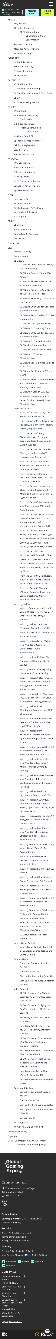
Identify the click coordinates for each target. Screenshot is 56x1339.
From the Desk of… (23, 408)
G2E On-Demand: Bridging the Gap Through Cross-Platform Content (35, 1009)
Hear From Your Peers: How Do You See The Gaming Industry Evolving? (35, 1029)
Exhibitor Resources (24, 124)
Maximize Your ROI (23, 136)
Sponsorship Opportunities (28, 140)
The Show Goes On (29, 971)
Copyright (13, 1136)
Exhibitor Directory (23, 66)
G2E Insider (20, 225)
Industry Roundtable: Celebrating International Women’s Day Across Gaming (37, 848)
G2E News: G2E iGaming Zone (35, 328)
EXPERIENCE (14, 80)
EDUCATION (13, 159)
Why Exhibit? (20, 111)
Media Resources (22, 229)
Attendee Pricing (22, 53)
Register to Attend (23, 44)
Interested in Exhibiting (26, 115)
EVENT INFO (13, 58)
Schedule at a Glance (24, 172)
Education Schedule (24, 167)
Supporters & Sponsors (26, 234)
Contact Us (19, 238)
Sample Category (22, 251)
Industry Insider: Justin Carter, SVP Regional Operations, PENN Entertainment (35, 889)
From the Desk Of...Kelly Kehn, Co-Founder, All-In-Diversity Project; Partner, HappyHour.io (37, 425)
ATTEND (12, 19)
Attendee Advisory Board (26, 49)
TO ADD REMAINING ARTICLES (28, 1127)
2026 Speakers (21, 176)
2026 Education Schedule (27, 181)
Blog (10, 248)
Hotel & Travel (21, 199)
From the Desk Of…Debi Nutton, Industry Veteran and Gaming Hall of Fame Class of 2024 (36, 579)
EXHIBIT (12, 107)
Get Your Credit (27, 1118)
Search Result (21, 256)
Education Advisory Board (27, 186)
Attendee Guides (22, 203)
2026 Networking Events (26, 102)
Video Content (21, 989)
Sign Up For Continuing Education (37, 976)
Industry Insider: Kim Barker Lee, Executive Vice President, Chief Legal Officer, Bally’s (36, 722)
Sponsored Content (24, 1088)
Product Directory (23, 71)
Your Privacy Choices (12, 1255)
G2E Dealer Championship (27, 88)
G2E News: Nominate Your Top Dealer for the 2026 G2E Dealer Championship (36, 400)
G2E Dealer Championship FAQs (30, 1144)
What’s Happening (23, 84)
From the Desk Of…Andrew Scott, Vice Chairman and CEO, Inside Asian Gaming (36, 506)
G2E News (19, 261)
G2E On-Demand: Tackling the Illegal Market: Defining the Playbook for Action (35, 1063)
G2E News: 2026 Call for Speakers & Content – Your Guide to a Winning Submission (37, 383)
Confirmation (26, 119)
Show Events (20, 75)
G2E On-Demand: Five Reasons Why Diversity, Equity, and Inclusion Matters (35, 1042)
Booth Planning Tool (24, 154)
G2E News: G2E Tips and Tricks (35, 323)
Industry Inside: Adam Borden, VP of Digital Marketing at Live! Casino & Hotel (37, 820)
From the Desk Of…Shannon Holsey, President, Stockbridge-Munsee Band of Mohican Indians (37, 534)
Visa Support (20, 216)
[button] (32, 12)
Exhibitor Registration (25, 145)
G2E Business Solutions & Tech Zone (33, 93)
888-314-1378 (12, 1195)
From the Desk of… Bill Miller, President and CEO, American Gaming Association (35, 465)
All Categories (21, 1122)
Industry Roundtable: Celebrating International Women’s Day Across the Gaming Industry (37, 751)
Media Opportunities (30, 127)
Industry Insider (22, 604)
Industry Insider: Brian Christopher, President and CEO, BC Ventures (36, 710)
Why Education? (22, 163)
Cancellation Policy (17, 1131)
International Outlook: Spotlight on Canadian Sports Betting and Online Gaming (36, 951)
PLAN (10, 195)
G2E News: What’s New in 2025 (35, 349)
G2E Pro (18, 98)
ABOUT (11, 221)
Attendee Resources (24, 28)
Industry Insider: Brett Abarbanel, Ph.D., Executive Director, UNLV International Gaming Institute (37, 698)
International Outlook (25, 943)
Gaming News (21, 959)
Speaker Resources (23, 190)
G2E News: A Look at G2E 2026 (35, 391)
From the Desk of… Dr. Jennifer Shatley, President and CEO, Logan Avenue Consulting (35, 453)
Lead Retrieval (21, 150)
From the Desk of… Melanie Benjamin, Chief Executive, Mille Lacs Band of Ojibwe (36, 478)
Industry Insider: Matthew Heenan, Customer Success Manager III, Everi (34, 860)
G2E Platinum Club (29, 32)
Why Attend (20, 23)
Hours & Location (23, 62)
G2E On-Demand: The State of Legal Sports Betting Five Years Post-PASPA (35, 997)
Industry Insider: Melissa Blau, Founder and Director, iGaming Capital (35, 661)
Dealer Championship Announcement (27, 1140)
